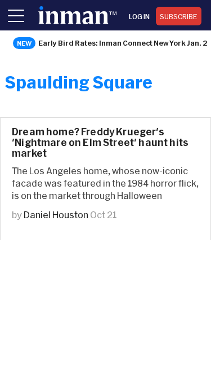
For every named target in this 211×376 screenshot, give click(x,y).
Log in (139, 16)
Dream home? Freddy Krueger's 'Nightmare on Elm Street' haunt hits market (100, 142)
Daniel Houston (56, 214)
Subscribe (178, 16)
